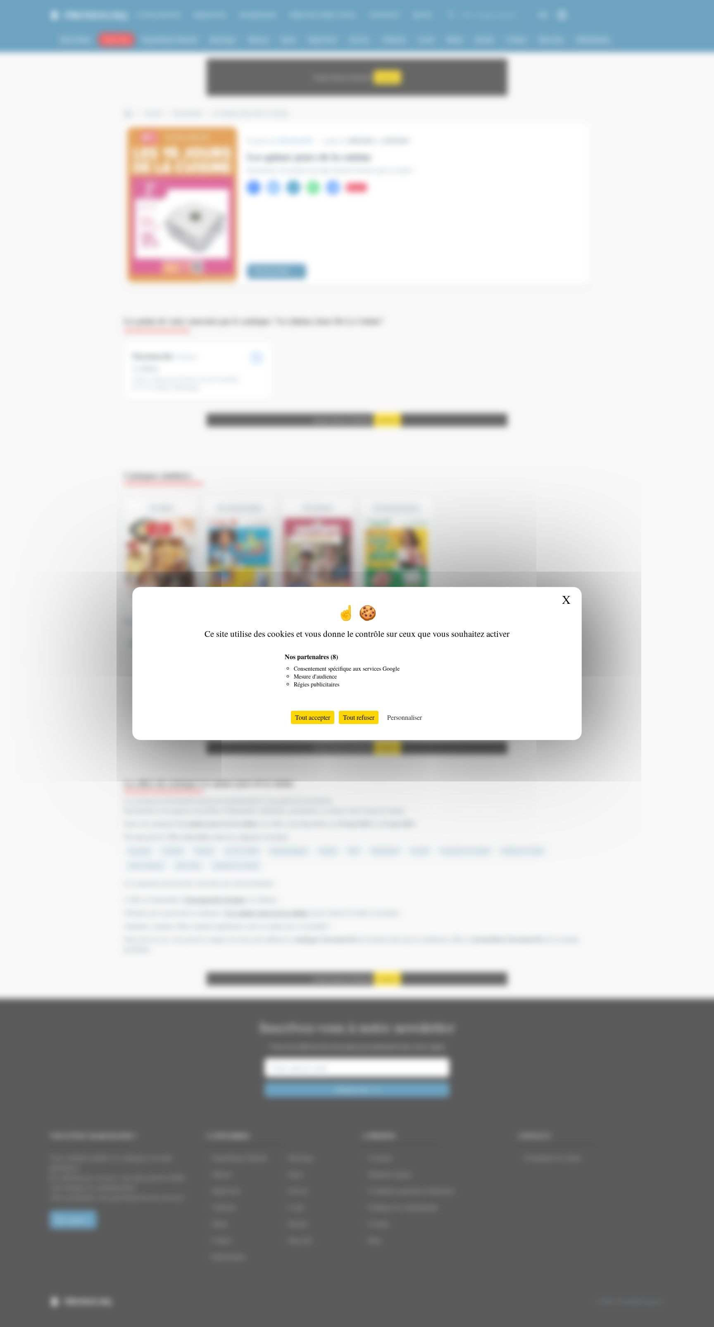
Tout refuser (358, 717)
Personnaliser (404, 717)
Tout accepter (312, 717)
